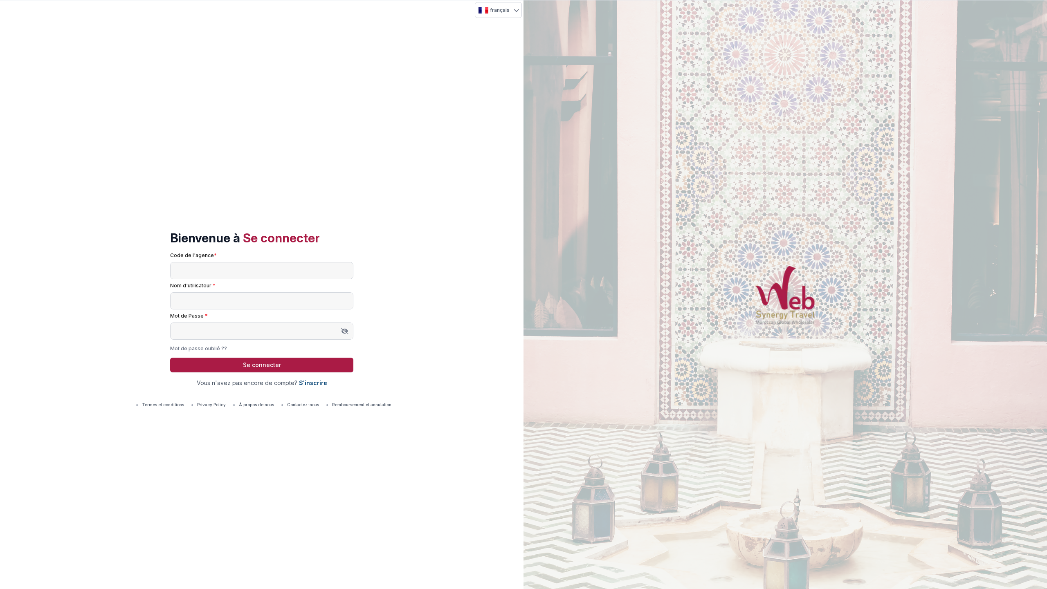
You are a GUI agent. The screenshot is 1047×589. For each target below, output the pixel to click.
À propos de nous (256, 404)
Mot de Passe (189, 316)
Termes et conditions (163, 404)
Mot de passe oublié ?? (198, 348)
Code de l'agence (193, 255)
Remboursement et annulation (361, 404)
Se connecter (262, 364)
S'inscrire (313, 382)
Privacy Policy (211, 404)
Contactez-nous (303, 404)
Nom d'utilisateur (193, 285)
